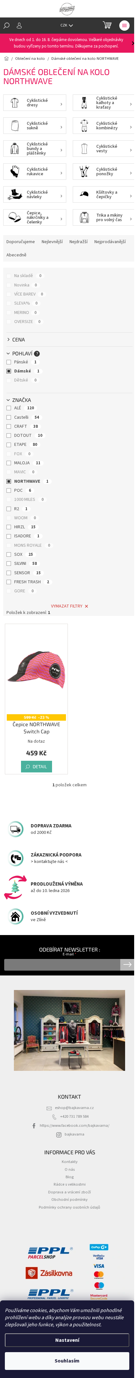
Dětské (25, 380)
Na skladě (27, 276)
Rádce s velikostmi (70, 1184)
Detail (40, 766)
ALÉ (24, 408)
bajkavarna (74, 1134)
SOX (23, 554)
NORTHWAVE (31, 481)
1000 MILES (29, 499)
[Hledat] (6, 25)
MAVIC (24, 472)
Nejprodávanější (110, 242)
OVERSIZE (27, 321)
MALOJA (27, 463)
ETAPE (25, 444)
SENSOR (27, 573)
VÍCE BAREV (28, 294)
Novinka (25, 285)
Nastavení (67, 1340)
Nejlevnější (52, 242)
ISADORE (26, 536)
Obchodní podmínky (69, 1199)
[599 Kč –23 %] (36, 670)
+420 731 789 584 (74, 1116)
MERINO (25, 312)
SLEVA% (25, 303)
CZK (64, 25)
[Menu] (124, 25)
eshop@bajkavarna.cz (74, 1108)
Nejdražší (79, 242)
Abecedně (16, 255)
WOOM (25, 518)
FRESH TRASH (31, 582)
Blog (70, 1177)
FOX (22, 454)
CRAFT (26, 426)
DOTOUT (28, 435)
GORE (24, 591)
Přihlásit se (127, 965)
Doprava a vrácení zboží (69, 1192)
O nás (70, 1169)
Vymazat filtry (66, 606)
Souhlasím (67, 1360)
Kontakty (70, 1162)
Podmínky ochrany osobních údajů (69, 1207)
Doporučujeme (20, 242)
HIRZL (25, 527)
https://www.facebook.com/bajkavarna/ (74, 1125)
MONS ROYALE (32, 545)
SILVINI (25, 563)
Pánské (25, 362)
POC (22, 490)
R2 (20, 509)
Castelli (26, 417)
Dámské (26, 371)
